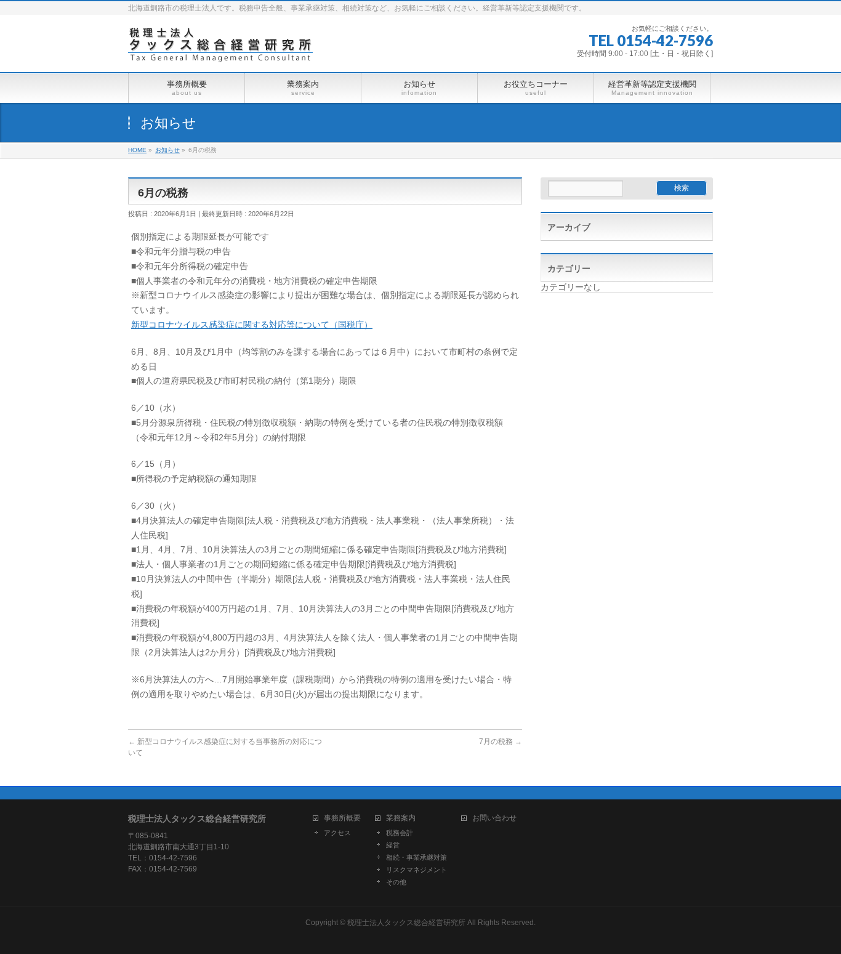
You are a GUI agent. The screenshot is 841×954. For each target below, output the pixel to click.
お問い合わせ (494, 818)
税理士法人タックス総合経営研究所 (406, 922)
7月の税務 (500, 741)
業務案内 (401, 818)
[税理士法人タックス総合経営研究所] (220, 49)
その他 (396, 882)
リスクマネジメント (416, 869)
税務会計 (399, 832)
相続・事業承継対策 (416, 857)
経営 (393, 845)
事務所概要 (342, 818)
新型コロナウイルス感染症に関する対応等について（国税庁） (251, 324)
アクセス (337, 832)
